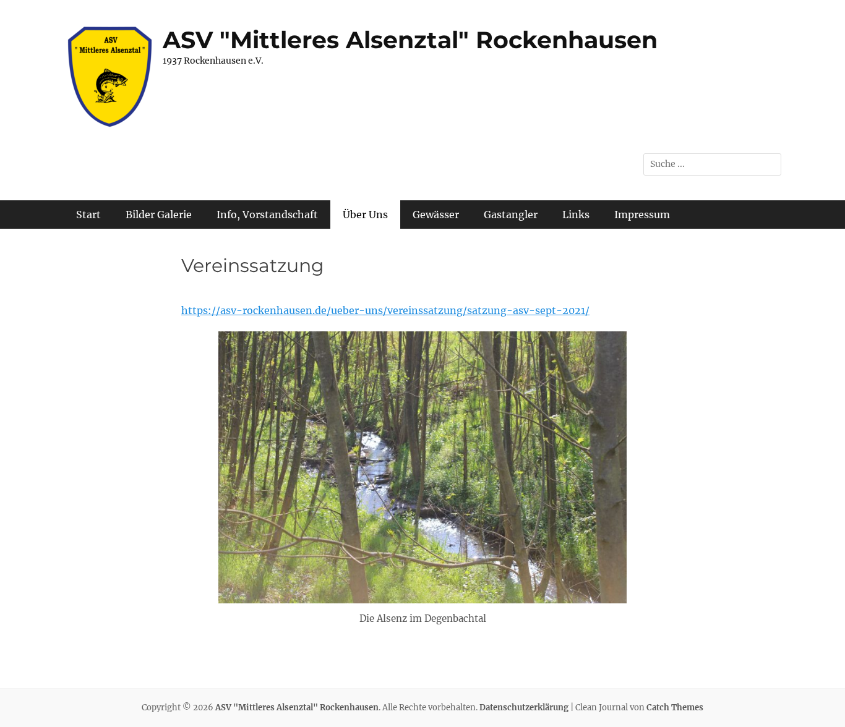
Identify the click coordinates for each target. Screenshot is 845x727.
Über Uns (365, 214)
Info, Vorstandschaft (267, 214)
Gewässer (436, 214)
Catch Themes (674, 707)
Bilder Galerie (159, 214)
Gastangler (511, 214)
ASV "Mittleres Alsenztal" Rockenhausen (410, 39)
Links (576, 214)
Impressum (642, 214)
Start (88, 214)
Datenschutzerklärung (523, 707)
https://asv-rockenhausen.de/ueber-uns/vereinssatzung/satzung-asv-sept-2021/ (385, 310)
